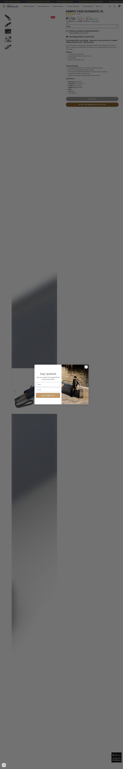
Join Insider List (48, 395)
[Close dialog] (86, 367)
